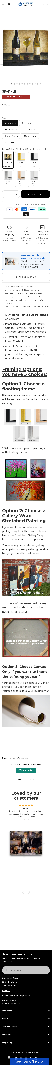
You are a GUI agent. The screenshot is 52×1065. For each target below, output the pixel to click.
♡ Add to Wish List (26, 276)
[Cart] (49, 4)
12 (40, 84)
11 (37, 84)
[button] (29, 1061)
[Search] (9, 4)
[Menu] (3, 4)
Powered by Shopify (34, 1052)
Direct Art (21, 1052)
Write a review (26, 770)
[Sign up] (46, 970)
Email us (6, 990)
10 (35, 84)
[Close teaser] (9, 1057)
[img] (26, 805)
